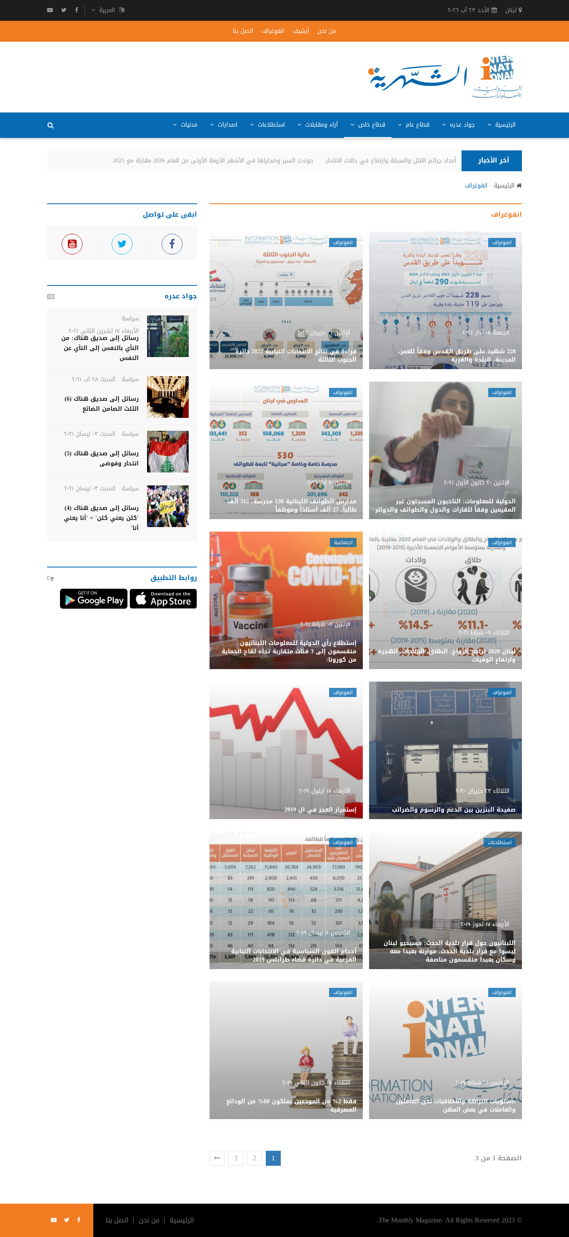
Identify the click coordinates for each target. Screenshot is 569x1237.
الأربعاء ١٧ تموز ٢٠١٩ (485, 924)
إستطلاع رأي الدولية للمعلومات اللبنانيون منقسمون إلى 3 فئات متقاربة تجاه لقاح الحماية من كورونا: (289, 651)
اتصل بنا (243, 31)
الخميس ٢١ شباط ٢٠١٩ (482, 1082)
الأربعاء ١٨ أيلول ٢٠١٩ (324, 791)
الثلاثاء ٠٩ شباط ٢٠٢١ (484, 632)
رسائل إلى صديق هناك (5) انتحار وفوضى (102, 458)
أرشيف (300, 31)
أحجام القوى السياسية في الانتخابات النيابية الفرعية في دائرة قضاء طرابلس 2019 (294, 955)
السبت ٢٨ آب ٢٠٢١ (93, 379)
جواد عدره (461, 124)
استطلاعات (270, 124)
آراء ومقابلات (320, 124)
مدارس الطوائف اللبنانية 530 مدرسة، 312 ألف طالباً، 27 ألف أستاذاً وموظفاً (292, 505)
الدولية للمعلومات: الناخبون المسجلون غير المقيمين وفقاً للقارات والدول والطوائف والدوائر (445, 505)
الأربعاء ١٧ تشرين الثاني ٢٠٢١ (104, 331)
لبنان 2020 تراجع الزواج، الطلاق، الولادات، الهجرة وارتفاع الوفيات (447, 655)
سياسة (130, 318)
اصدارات (226, 124)
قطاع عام (416, 124)
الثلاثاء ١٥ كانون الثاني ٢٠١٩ (316, 1082)
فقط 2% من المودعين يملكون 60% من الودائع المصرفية (291, 1105)
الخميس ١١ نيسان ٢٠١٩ (323, 932)
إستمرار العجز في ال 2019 (320, 809)
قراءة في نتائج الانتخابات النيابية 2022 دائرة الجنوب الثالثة (296, 355)
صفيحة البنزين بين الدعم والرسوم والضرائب (454, 809)
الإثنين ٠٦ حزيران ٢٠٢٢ (323, 332)
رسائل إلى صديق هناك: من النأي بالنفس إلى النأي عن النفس (100, 348)
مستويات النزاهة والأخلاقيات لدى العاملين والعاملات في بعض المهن (456, 1105)
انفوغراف (273, 31)
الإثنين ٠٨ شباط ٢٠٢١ (325, 624)
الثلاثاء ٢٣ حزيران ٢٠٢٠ (482, 791)
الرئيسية (504, 124)
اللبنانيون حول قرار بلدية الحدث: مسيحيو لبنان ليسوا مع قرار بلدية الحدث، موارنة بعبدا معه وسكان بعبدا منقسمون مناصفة (450, 951)
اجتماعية (343, 542)
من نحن (326, 31)
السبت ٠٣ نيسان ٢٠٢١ (89, 434)
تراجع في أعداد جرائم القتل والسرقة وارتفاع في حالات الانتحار (420, 160)
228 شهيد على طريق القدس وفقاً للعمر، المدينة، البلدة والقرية (457, 355)
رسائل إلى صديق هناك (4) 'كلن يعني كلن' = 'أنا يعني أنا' (101, 518)
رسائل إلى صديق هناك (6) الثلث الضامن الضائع (102, 404)
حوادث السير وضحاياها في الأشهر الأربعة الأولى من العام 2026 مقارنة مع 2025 (229, 160)
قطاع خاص (370, 124)
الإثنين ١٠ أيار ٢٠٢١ (328, 482)
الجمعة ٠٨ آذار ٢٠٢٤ (485, 332)
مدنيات (188, 124)
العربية (107, 10)
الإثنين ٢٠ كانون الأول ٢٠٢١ (476, 482)
